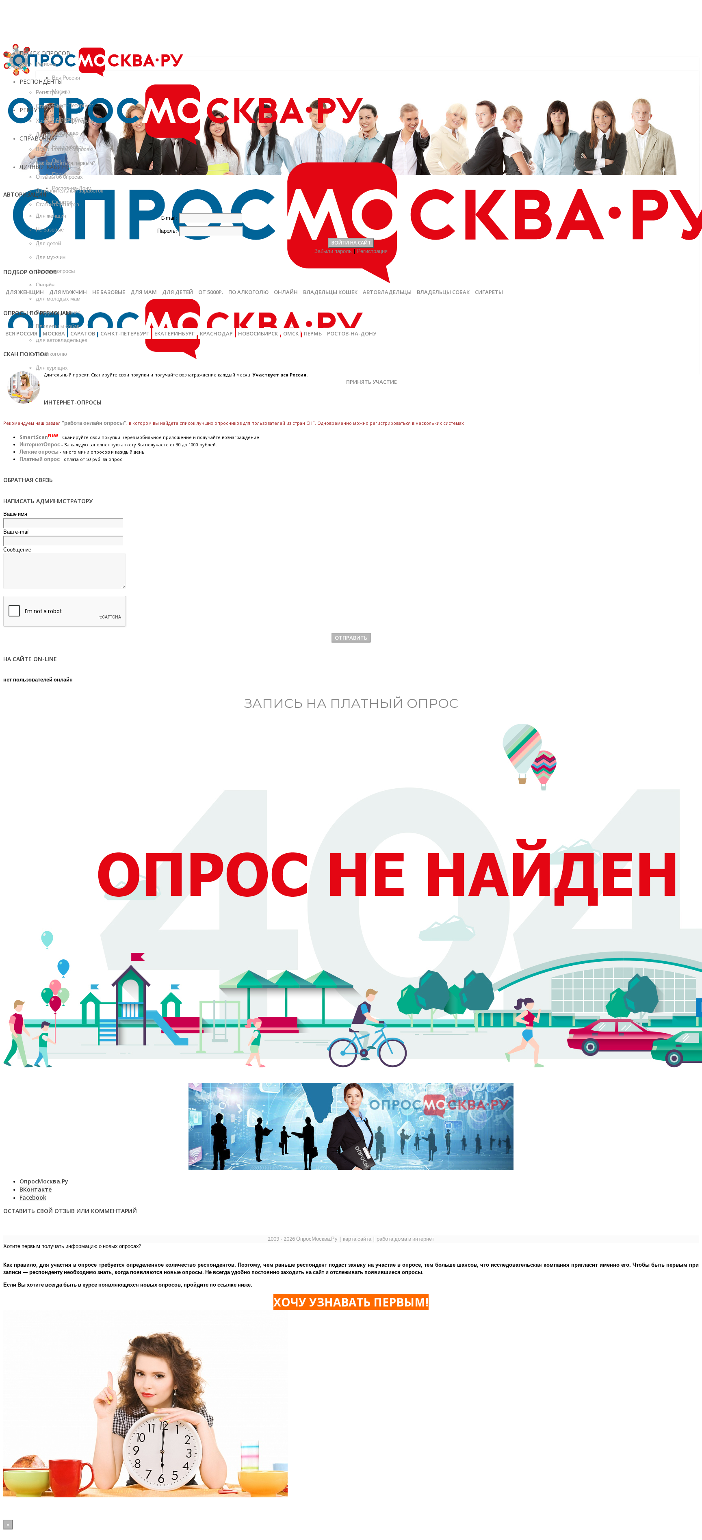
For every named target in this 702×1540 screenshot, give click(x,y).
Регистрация (372, 251)
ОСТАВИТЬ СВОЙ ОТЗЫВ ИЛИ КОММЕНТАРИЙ (70, 1211)
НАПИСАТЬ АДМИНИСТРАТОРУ (48, 501)
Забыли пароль (333, 251)
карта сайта (357, 1239)
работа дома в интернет (405, 1239)
